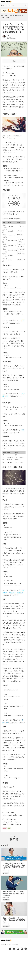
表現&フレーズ (5, 17)
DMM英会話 (4, 15)
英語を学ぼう (18, 15)
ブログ (10, 15)
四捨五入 (20, 593)
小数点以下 (12, 593)
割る (23, 430)
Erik (8, 35)
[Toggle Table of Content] (14, 61)
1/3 (6, 722)
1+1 (23, 320)
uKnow (5, 828)
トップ (2, 5)
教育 (9, 828)
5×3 (6, 396)
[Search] (26, 5)
